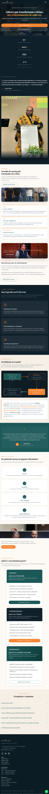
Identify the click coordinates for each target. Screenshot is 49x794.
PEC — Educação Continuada (8, 770)
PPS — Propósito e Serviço (8, 774)
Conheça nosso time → (8, 546)
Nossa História (4, 759)
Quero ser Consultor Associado (9, 782)
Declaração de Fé (5, 764)
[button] (45, 2)
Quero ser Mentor (5, 780)
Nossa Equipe (4, 762)
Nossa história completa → (9, 279)
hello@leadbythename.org (8, 749)
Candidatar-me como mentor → (24, 640)
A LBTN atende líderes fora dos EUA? (24, 728)
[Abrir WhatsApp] (46, 791)
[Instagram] (2, 753)
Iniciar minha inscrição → (24, 602)
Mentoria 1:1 (4, 768)
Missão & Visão (5, 760)
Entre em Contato (5, 785)
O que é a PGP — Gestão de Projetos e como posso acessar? (24, 718)
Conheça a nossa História (9, 184)
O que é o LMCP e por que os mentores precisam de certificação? (24, 713)
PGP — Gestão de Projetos (7, 772)
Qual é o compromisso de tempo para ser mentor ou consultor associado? (24, 723)
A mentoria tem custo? (24, 703)
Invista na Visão (5, 784)
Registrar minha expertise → (24, 682)
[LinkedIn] (9, 753)
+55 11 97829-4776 (7, 748)
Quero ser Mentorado (25, 25)
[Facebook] (5, 753)
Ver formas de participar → (24, 29)
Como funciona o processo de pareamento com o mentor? (24, 708)
